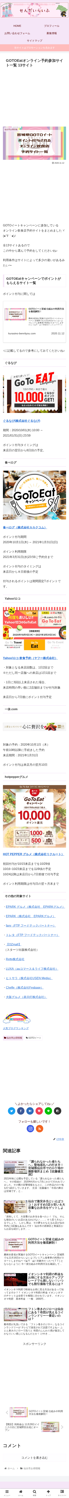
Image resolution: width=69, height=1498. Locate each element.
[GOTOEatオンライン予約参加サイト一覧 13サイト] (30, 1111)
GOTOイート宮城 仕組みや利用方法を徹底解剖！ (46, 310)
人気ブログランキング (16, 1028)
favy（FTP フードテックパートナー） (31, 925)
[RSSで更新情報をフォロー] (39, 1128)
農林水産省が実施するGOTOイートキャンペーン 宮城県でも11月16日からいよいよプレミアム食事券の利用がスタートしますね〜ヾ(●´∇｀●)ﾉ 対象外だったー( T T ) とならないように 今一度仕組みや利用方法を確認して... (46, 323)
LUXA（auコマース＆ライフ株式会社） (32, 968)
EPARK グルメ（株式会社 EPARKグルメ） (35, 906)
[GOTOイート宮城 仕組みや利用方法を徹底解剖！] (16, 315)
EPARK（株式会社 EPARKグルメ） (31, 916)
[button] (62, 771)
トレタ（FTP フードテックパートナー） (32, 935)
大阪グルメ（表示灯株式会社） (26, 997)
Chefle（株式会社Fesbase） (25, 987)
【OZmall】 (13, 944)
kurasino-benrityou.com (22, 333)
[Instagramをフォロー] (30, 1128)
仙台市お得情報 (14, 1038)
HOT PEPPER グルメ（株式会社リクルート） (33, 854)
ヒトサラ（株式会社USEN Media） (29, 978)
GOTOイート (34, 1038)
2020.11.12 (57, 333)
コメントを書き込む (34, 1457)
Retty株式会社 (15, 959)
